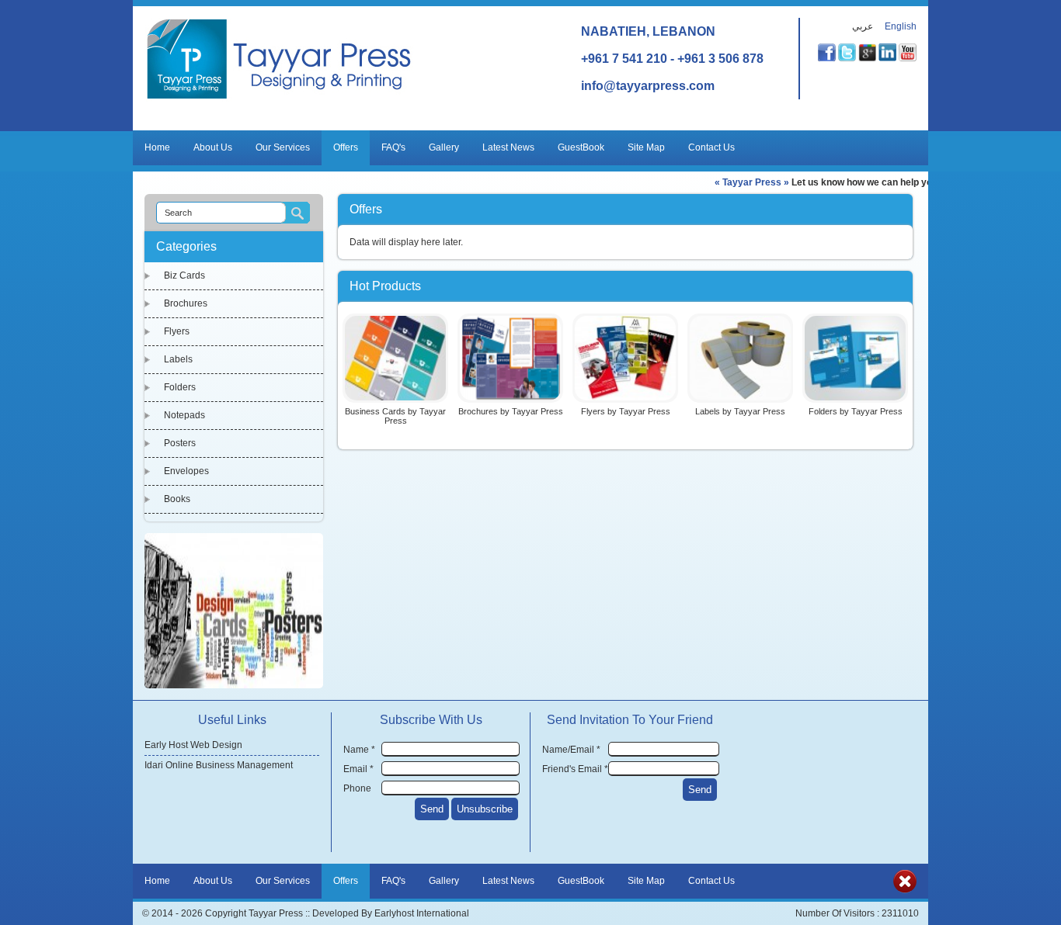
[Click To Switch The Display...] (905, 890)
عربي (862, 26)
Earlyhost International (421, 913)
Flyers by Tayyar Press (625, 411)
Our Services (283, 147)
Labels (178, 359)
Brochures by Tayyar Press (510, 411)
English (901, 26)
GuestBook (581, 147)
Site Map (646, 147)
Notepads (184, 415)
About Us (212, 147)
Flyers (177, 331)
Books (177, 499)
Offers (345, 147)
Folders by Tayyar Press (856, 411)
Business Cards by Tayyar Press (395, 416)
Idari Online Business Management (218, 765)
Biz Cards (184, 275)
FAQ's (393, 147)
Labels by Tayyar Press (740, 411)
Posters (180, 443)
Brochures (185, 303)
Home (157, 147)
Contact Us (711, 147)
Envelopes (186, 471)
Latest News (508, 147)
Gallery (444, 147)
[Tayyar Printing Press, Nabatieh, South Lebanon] (279, 98)
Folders (180, 387)
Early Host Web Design (193, 745)
